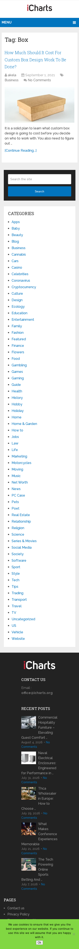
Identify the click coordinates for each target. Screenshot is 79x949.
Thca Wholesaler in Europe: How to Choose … (38, 798)
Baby (16, 228)
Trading (17, 593)
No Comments (39, 80)
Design (17, 300)
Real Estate (21, 515)
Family (17, 326)
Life (15, 450)
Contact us (15, 908)
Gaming (18, 378)
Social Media (22, 547)
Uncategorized (23, 619)
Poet (15, 508)
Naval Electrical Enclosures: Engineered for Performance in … (38, 763)
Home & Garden (24, 424)
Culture (17, 294)
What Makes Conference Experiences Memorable (39, 834)
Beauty (17, 235)
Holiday (18, 411)
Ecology (18, 307)
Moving (17, 469)
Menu (7, 22)
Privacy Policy (18, 914)
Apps (16, 222)
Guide (16, 385)
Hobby (17, 404)
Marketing (19, 456)
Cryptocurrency (24, 287)
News (16, 489)
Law (15, 443)
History (17, 398)
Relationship (21, 521)
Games (17, 372)
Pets (15, 502)
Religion (18, 528)
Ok (39, 942)
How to (17, 430)
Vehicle (17, 632)
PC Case (18, 495)
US (14, 626)
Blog (15, 241)
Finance (18, 346)
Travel (16, 606)
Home (16, 417)
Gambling (19, 365)
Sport (16, 567)
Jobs (15, 437)
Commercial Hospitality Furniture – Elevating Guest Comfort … (39, 727)
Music (16, 476)
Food (16, 359)
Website (18, 639)
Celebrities (20, 274)
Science (18, 534)
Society (18, 554)
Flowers (18, 352)
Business (12, 80)
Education (19, 313)
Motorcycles (21, 463)
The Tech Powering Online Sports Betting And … (37, 869)
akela (12, 75)
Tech (15, 580)
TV (14, 613)
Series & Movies (24, 541)
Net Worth (20, 482)
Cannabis (19, 254)
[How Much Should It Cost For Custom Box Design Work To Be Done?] (39, 105)
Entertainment (23, 320)
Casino (17, 267)
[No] (74, 934)
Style (16, 574)
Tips (15, 587)
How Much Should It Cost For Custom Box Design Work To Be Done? (35, 59)
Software (19, 561)
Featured (19, 339)
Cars (15, 261)
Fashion (18, 333)
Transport (19, 600)
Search (39, 191)
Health (17, 391)
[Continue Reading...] (20, 150)
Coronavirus (21, 281)
